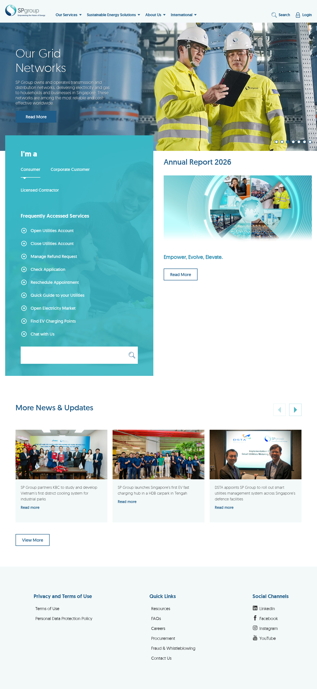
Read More (36, 117)
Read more (30, 507)
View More (32, 540)
